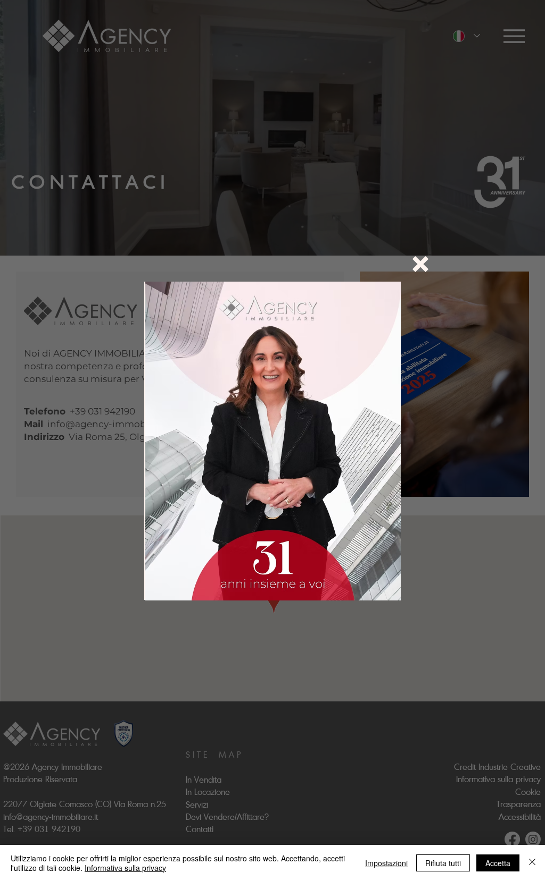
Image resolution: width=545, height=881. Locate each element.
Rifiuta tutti (443, 863)
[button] (420, 264)
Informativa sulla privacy (125, 867)
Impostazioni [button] (386, 863)
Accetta (497, 863)
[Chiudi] (532, 862)
